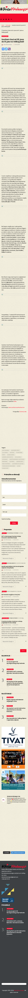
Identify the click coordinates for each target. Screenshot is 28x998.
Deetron (12, 452)
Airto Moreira (5, 450)
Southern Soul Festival (17, 463)
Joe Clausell (18, 457)
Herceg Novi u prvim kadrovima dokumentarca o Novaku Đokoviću (16, 709)
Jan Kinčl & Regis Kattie (7, 457)
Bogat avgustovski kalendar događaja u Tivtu (15, 700)
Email (4, 504)
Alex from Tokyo (15, 450)
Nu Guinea (12, 461)
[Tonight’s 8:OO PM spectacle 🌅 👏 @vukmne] (20, 831)
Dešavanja (8, 25)
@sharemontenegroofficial (8, 984)
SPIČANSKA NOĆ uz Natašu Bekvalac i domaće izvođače (15, 672)
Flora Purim (19, 452)
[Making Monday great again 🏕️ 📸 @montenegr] (8, 846)
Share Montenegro (19, 990)
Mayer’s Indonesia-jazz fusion (17, 459)
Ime (4, 497)
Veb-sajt (5, 511)
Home (3, 25)
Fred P (3, 454)
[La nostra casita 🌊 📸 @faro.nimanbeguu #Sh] (8, 809)
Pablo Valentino (6, 463)
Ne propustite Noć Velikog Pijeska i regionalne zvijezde (16, 719)
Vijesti (4, 533)
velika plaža (5, 468)
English (9, 679)
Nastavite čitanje (8, 558)
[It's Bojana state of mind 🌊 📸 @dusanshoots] (20, 824)
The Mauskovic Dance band (8, 466)
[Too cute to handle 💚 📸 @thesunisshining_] (20, 846)
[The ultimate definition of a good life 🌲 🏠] (8, 839)
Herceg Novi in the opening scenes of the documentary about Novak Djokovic (15, 683)
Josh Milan (4, 459)
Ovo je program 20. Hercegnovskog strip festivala (15, 662)
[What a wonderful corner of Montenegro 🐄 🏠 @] (8, 816)
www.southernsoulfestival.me (16, 407)
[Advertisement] (14, 429)
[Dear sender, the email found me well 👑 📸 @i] (8, 831)
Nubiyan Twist (20, 461)
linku (15, 401)
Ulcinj (18, 466)
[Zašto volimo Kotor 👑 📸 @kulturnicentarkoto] (20, 816)
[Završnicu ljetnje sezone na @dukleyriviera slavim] (20, 809)
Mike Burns (4, 461)
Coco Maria (5, 452)
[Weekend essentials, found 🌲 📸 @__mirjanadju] (8, 824)
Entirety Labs (22, 411)
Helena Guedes (10, 454)
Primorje (9, 705)
